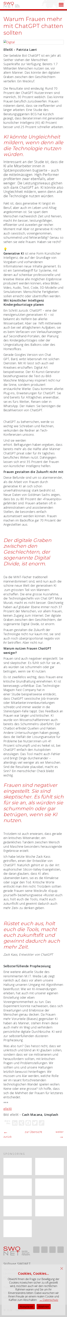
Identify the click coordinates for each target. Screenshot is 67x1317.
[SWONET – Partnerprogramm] (17, 1166)
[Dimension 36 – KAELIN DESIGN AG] (17, 1228)
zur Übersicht (33, 1132)
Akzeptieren (26, 1306)
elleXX (7, 1109)
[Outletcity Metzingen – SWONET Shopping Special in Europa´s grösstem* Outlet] (17, 1207)
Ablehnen (43, 1306)
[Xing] (44, 1249)
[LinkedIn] (15, 1123)
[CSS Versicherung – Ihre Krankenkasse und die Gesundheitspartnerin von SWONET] (17, 1187)
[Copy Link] (41, 1123)
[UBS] (49, 1166)
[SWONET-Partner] (27, 1161)
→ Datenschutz (48, 1300)
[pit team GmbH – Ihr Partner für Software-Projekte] (49, 1207)
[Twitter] (35, 1123)
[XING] (21, 1123)
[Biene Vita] (49, 1187)
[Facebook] (28, 1123)
